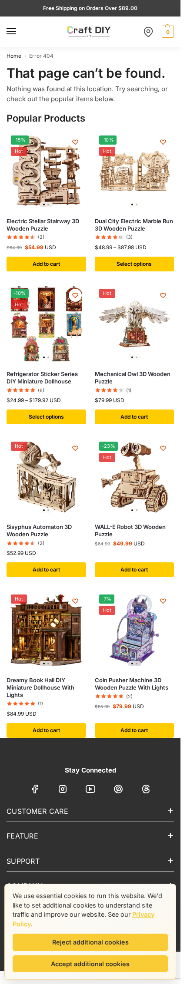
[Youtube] (90, 790)
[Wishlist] (75, 142)
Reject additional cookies (90, 942)
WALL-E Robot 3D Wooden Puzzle (130, 530)
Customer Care (37, 811)
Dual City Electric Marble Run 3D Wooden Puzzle (134, 225)
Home (14, 56)
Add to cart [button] (46, 264)
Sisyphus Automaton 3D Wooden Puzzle (39, 530)
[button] (167, 32)
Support (23, 861)
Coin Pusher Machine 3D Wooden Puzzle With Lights (131, 684)
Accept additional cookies (90, 963)
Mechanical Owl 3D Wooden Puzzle (132, 377)
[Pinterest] (118, 790)
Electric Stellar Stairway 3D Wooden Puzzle (43, 225)
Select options (134, 264)
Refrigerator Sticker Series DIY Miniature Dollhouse (42, 377)
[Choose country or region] (148, 32)
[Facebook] (35, 790)
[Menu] (20, 31)
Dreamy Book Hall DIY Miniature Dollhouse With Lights (40, 687)
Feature (22, 836)
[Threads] (146, 790)
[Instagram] (62, 790)
